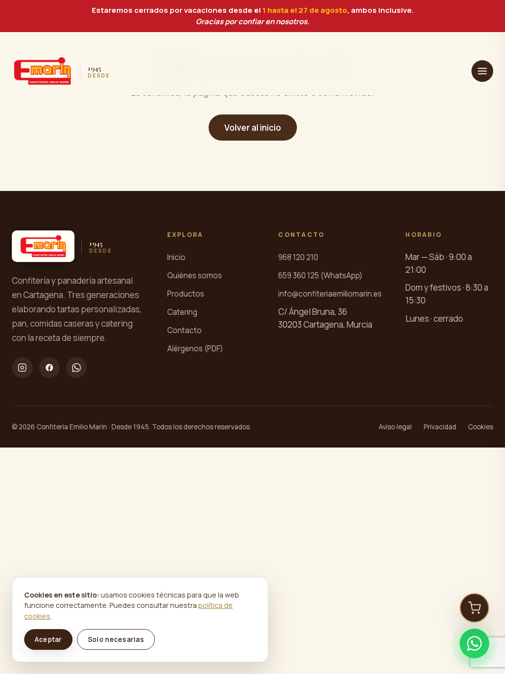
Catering (182, 312)
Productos (185, 294)
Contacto (184, 330)
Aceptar (48, 639)
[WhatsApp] (76, 367)
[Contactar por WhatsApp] (474, 643)
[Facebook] (49, 367)
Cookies (480, 426)
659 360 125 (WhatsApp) (320, 275)
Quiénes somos (194, 275)
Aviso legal (395, 426)
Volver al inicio (252, 127)
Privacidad (440, 426)
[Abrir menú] (482, 71)
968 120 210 (298, 257)
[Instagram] (22, 367)
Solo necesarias (116, 639)
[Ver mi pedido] (474, 608)
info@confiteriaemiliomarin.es (330, 294)
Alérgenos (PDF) (195, 348)
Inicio (176, 257)
